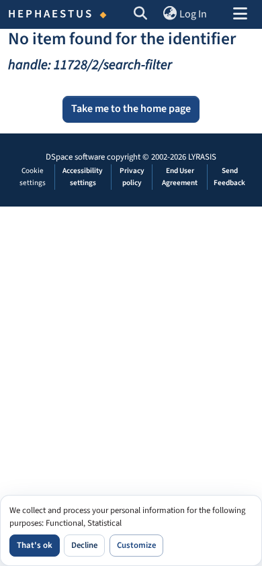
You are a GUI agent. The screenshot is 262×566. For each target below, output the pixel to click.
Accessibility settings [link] (82, 177)
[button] (140, 14)
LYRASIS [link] (202, 157)
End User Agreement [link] (180, 177)
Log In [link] (193, 14)
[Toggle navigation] (240, 14)
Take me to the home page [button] (131, 108)
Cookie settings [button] (32, 177)
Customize (136, 545)
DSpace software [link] (75, 157)
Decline (84, 545)
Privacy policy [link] (132, 177)
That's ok (34, 545)
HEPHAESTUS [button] (51, 14)
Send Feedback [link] (229, 177)
